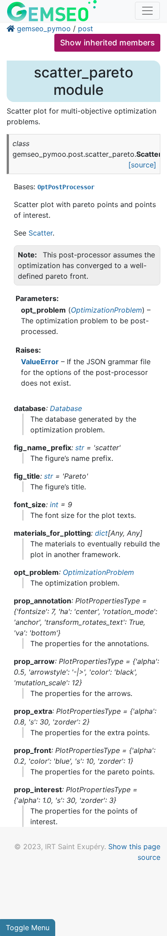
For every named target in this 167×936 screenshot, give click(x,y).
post (85, 28)
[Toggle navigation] (147, 11)
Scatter (41, 232)
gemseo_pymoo (44, 28)
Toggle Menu (27, 927)
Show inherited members (107, 42)
